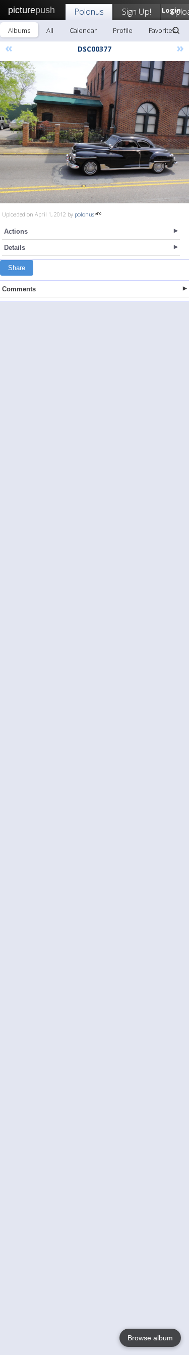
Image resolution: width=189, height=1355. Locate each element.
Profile (123, 30)
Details (14, 247)
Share (16, 268)
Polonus (89, 11)
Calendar (83, 30)
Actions (16, 231)
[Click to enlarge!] (94, 132)
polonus (84, 214)
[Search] (176, 30)
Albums (19, 30)
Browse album (150, 1338)
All (49, 30)
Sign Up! (136, 11)
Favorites (162, 30)
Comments (19, 289)
